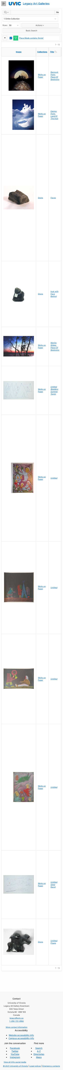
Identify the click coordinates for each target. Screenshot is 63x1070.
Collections (42, 52)
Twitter (14, 1051)
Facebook (15, 1048)
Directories (38, 1054)
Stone (40, 198)
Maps (39, 1057)
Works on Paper (42, 75)
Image (18, 52)
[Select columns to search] (7, 12)
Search (38, 1048)
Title (55, 52)
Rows (5, 25)
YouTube (15, 1054)
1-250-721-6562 (16, 1021)
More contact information (16, 1027)
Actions (39, 25)
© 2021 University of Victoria (15, 1066)
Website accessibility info (21, 1035)
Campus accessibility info (21, 1038)
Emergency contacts (51, 1066)
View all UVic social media (15, 1062)
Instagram (15, 1057)
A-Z (39, 1051)
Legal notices (35, 1066)
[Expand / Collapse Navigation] (3, 3)
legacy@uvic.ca (16, 1018)
